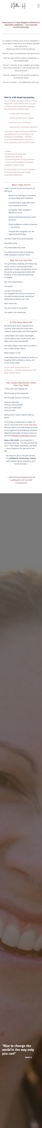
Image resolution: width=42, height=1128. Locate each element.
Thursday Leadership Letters (23, 435)
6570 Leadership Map (27, 425)
